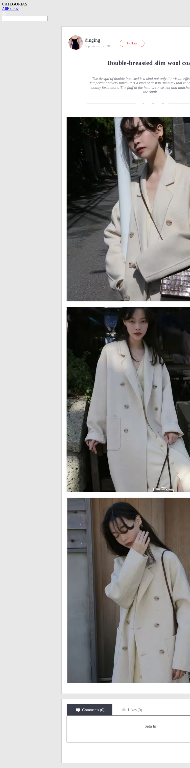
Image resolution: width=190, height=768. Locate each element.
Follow (132, 43)
